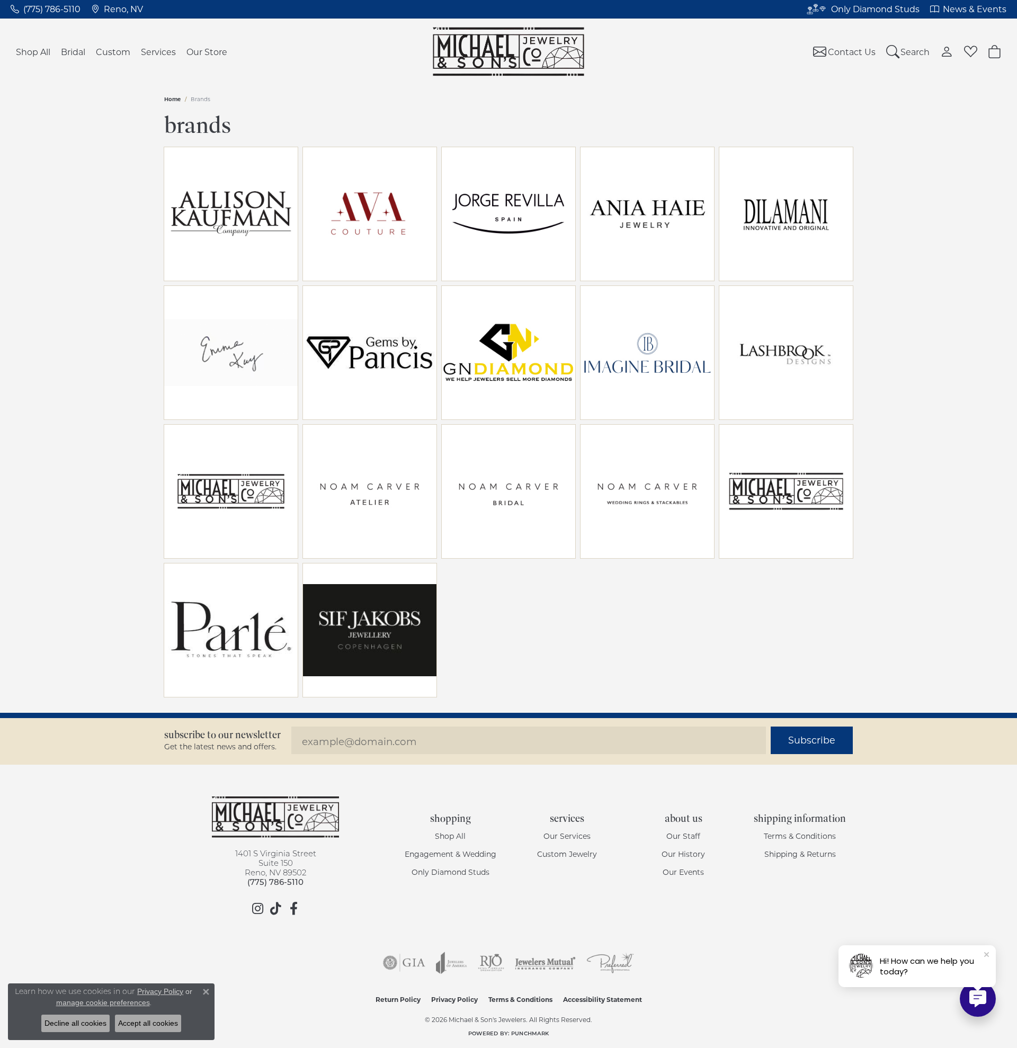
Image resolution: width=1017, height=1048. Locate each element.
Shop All (33, 51)
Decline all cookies (75, 1023)
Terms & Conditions (800, 836)
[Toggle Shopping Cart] (994, 52)
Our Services (567, 836)
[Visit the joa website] (451, 963)
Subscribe (811, 740)
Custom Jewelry (567, 854)
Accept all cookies (148, 1023)
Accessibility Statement (602, 999)
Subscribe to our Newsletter (222, 735)
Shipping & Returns (800, 854)
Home (172, 99)
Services (158, 51)
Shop (200, 220)
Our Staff (683, 836)
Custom (113, 51)
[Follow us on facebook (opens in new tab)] (293, 908)
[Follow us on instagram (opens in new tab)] (257, 908)
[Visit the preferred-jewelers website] (610, 963)
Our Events (683, 872)
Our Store (206, 51)
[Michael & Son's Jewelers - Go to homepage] (275, 817)
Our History (683, 854)
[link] (46, 9)
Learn (262, 220)
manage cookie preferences (103, 1002)
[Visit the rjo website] (491, 963)
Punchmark (530, 1033)
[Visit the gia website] (404, 963)
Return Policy (398, 999)
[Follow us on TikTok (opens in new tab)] (275, 908)
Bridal (73, 51)
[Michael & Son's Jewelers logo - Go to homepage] (509, 51)
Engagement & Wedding (450, 854)
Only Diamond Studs (450, 872)
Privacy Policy (454, 999)
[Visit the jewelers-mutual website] (545, 963)
